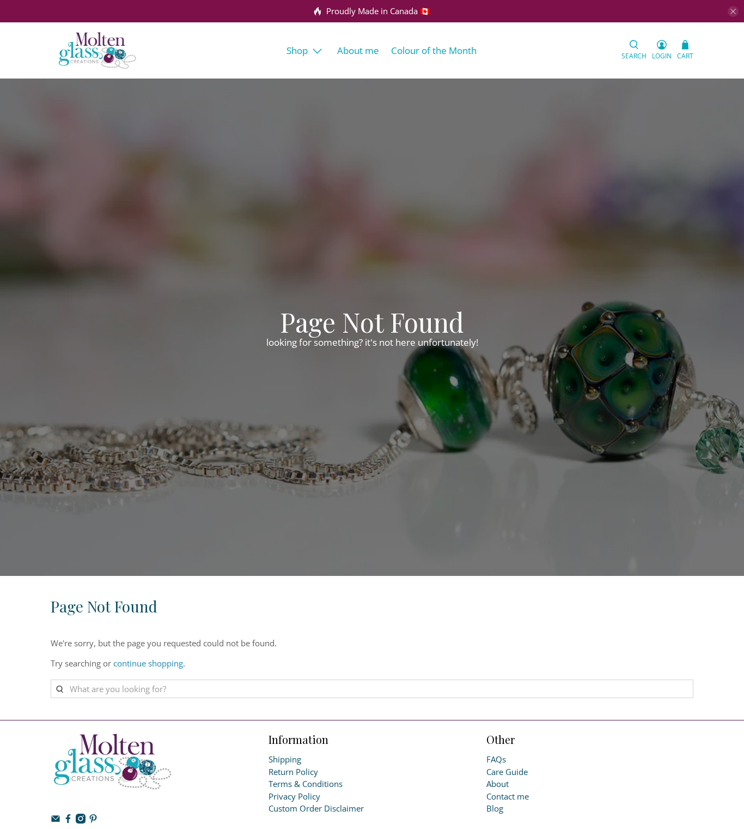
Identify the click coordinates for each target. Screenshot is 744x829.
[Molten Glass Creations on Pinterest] (93, 820)
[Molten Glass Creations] (97, 50)
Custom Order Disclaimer (316, 808)
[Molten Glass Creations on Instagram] (81, 820)
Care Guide (507, 771)
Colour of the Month (434, 50)
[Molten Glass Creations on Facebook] (68, 820)
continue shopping (148, 663)
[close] (733, 11)
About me (358, 50)
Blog (494, 808)
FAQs (496, 759)
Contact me (507, 796)
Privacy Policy (294, 796)
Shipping (285, 759)
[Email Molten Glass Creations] (55, 820)
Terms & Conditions (306, 783)
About (497, 783)
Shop (297, 50)
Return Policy (293, 771)
